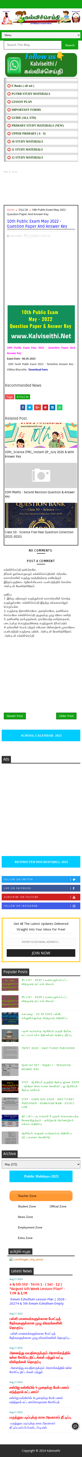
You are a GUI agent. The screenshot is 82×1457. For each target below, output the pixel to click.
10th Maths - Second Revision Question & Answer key (40, 494)
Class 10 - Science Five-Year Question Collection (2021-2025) (39, 534)
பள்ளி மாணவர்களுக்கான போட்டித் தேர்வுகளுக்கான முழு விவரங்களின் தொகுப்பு (35, 1323)
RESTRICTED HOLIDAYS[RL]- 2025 (41, 862)
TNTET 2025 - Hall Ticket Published (48, 1048)
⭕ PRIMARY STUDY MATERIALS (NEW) (35, 125)
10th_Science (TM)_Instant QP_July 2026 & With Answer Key (39, 454)
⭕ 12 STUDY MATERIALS (25, 157)
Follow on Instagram (21, 905)
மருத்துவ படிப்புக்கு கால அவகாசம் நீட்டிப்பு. (40, 1417)
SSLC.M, (45, 236)
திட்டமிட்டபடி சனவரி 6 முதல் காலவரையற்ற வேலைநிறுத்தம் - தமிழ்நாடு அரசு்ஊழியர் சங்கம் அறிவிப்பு (50, 1120)
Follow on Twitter (18, 879)
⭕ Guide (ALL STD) (21, 117)
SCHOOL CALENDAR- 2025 (41, 735)
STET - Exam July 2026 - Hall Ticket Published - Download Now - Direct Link (48, 1103)
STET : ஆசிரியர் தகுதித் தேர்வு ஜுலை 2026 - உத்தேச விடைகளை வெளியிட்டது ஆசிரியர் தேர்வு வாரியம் (50, 1086)
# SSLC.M (22, 397)
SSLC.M (23, 210)
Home (11, 210)
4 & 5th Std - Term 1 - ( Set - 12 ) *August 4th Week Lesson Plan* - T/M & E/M (37, 1289)
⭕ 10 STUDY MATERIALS (25, 141)
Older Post (66, 716)
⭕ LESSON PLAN (19, 101)
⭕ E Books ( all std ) (20, 85)
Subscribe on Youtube (21, 897)
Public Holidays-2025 (41, 1176)
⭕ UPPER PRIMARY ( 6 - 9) (26, 133)
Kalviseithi (53, 1451)
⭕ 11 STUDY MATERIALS (25, 149)
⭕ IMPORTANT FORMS (24, 109)
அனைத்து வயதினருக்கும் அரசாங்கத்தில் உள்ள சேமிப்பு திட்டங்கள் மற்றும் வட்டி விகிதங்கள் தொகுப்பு (39, 1357)
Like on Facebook (17, 888)
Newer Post (15, 716)
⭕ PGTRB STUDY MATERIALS (28, 93)
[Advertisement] (41, 189)
